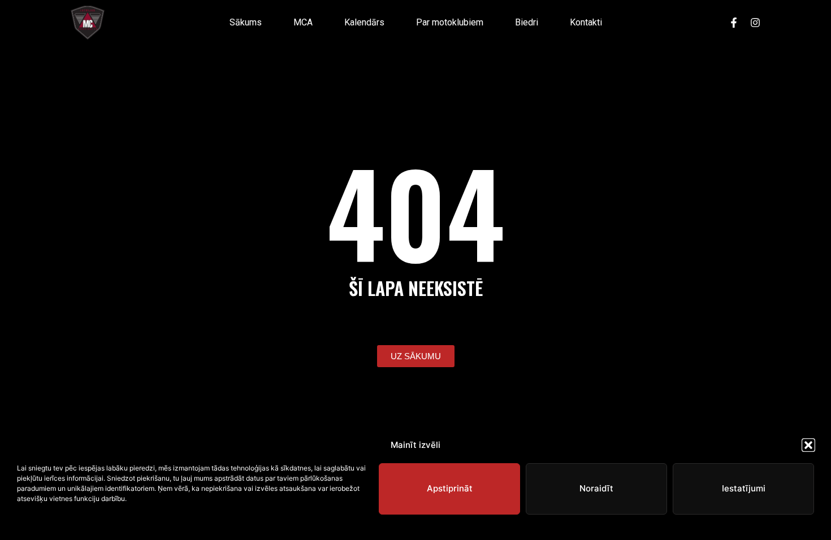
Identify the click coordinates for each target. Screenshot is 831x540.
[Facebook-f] (734, 23)
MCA (303, 22)
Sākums (246, 22)
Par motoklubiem (449, 22)
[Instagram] (755, 23)
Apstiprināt (450, 488)
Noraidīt (596, 488)
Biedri (526, 22)
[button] (808, 445)
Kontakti (586, 22)
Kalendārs (364, 22)
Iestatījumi (743, 488)
